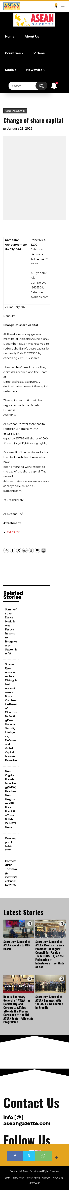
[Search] (41, 86)
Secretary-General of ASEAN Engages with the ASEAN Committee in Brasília (49, 1002)
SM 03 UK (13, 532)
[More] (57, 1158)
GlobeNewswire (15, 110)
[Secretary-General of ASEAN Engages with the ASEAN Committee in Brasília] (50, 984)
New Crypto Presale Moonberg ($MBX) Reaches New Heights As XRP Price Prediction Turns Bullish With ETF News (11, 799)
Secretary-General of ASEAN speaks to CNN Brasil (16, 945)
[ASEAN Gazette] (34, 20)
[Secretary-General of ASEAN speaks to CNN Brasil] (18, 929)
